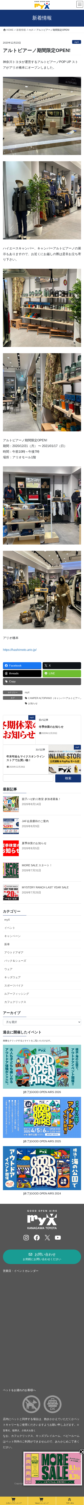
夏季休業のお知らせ (34, 843)
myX (76, 42)
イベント (9, 927)
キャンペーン (12, 936)
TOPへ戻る (70, 1503)
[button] (42, 1257)
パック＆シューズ (15, 960)
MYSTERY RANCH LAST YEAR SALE (45, 887)
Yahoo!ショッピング (42, 1503)
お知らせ (33, 703)
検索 (68, 778)
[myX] (19, 729)
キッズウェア (12, 977)
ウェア (8, 969)
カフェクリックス (15, 1001)
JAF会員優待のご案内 (35, 821)
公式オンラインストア (14, 1503)
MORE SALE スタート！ (37, 865)
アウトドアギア (13, 952)
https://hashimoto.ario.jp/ (20, 649)
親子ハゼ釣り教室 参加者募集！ (41, 799)
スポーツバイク (13, 985)
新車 (7, 944)
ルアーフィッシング (16, 993)
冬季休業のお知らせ (51, 726)
